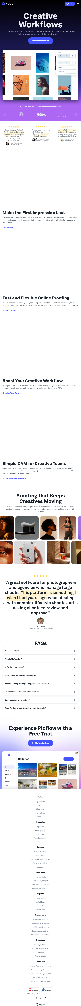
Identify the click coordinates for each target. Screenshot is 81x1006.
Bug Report (40, 952)
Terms (46, 994)
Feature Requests (39, 949)
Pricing (40, 805)
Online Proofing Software (40, 970)
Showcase (40, 809)
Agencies (40, 827)
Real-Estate (40, 834)
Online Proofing (40, 852)
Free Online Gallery (40, 877)
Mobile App (40, 817)
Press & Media (40, 956)
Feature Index (40, 898)
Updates (40, 867)
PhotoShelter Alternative (40, 927)
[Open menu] (78, 4)
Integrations (40, 813)
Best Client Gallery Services (40, 974)
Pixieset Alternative (40, 920)
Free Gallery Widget (40, 881)
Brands (40, 842)
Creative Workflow (40, 863)
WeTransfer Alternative (40, 935)
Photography (40, 830)
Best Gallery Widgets (40, 977)
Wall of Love (40, 902)
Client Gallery (40, 856)
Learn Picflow (40, 906)
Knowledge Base (39, 945)
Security (51, 994)
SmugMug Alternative (40, 923)
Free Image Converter (40, 885)
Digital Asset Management (40, 859)
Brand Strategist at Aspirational (40, 628)
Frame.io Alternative (40, 931)
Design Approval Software (40, 981)
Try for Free (70, 4)
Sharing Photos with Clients (40, 966)
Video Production (40, 838)
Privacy (41, 994)
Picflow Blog (40, 910)
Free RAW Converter (40, 888)
